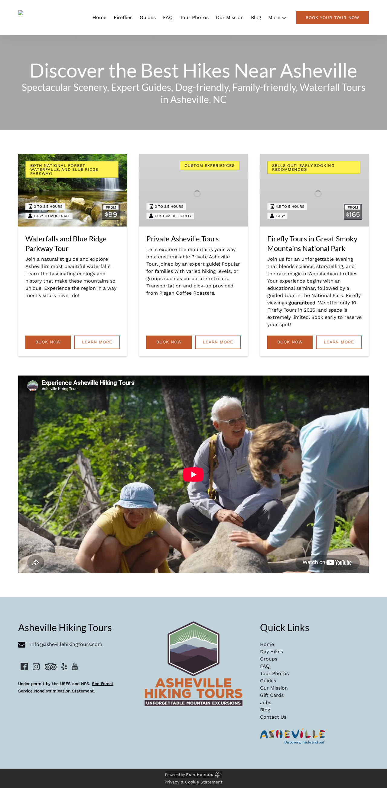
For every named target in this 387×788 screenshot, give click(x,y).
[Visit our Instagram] (36, 666)
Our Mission (230, 17)
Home (99, 17)
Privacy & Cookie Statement (193, 782)
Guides (148, 17)
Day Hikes (271, 651)
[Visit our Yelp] (64, 666)
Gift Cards (272, 695)
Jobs (265, 702)
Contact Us (273, 717)
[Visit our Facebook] (24, 666)
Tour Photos (194, 17)
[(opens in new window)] (292, 731)
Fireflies (123, 17)
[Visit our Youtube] (75, 666)
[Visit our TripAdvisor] (51, 666)
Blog (256, 17)
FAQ (168, 17)
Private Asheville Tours (182, 238)
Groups (268, 659)
